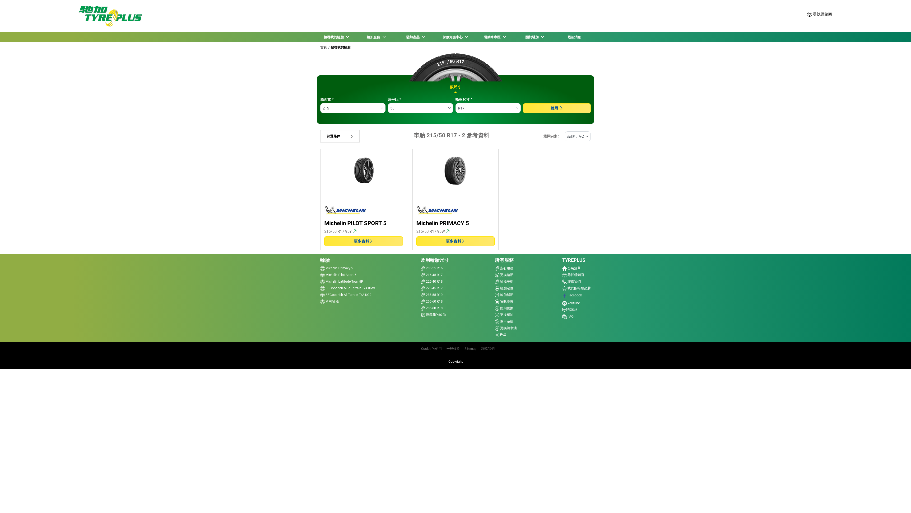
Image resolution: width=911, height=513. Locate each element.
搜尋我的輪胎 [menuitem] (334, 37)
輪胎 (325, 260)
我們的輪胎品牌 (579, 288)
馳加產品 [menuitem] (413, 37)
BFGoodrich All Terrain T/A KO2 (348, 295)
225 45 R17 (434, 288)
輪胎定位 (506, 288)
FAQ (502, 335)
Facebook (574, 295)
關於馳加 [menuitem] (532, 37)
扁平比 (394, 99)
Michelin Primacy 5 (339, 268)
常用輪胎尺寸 (435, 260)
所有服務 (504, 260)
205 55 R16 (434, 268)
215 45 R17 (434, 275)
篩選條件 (333, 136)
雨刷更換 (506, 308)
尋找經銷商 (575, 275)
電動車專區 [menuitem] (493, 37)
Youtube (573, 303)
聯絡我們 (574, 281)
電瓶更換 (506, 301)
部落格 (572, 310)
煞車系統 (506, 321)
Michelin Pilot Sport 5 (340, 275)
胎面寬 (327, 99)
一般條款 (453, 349)
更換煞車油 (508, 328)
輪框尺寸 (464, 99)
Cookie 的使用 (431, 349)
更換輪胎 (506, 275)
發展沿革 (574, 268)
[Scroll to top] (898, 503)
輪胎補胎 (506, 295)
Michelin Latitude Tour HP (344, 281)
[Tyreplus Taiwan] (109, 16)
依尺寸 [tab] (455, 87)
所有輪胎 (332, 301)
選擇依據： (552, 136)
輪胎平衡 (506, 281)
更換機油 (506, 315)
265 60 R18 (434, 301)
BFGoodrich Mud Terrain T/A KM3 (350, 288)
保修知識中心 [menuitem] (453, 37)
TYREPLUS (573, 260)
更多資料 (361, 241)
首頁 (323, 47)
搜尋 (554, 108)
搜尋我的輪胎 (341, 47)
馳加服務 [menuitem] (374, 37)
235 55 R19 (434, 295)
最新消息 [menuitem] (574, 37)
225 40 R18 (434, 281)
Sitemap (471, 349)
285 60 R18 (434, 308)
